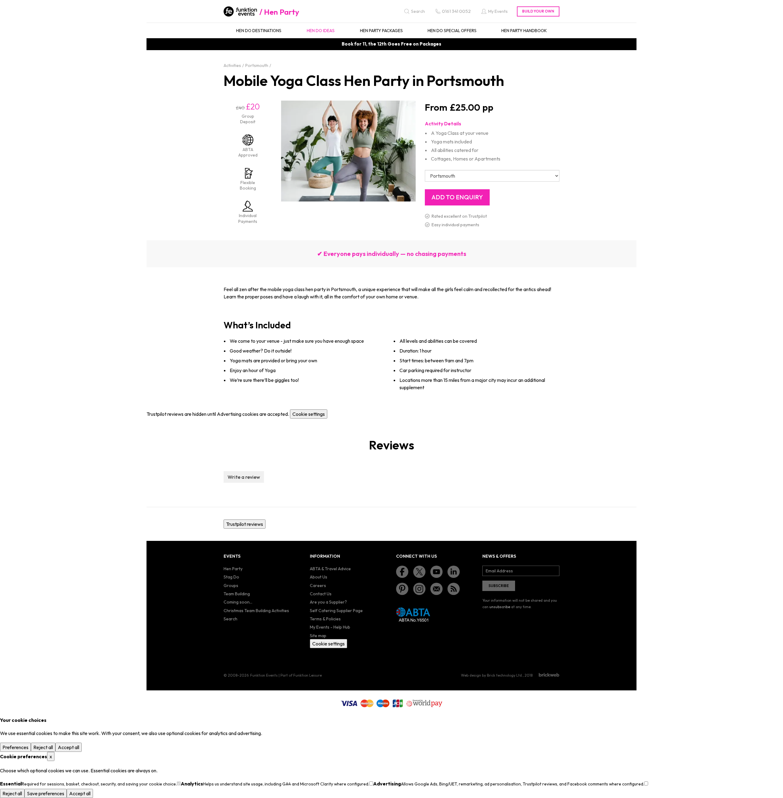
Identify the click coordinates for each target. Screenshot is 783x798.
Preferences (15, 747)
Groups (231, 585)
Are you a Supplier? (328, 602)
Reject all (43, 747)
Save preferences (45, 793)
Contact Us (321, 594)
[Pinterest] (402, 589)
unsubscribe (499, 606)
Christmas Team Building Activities (256, 610)
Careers (318, 585)
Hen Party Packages (381, 30)
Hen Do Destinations (258, 30)
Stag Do (231, 577)
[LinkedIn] (453, 572)
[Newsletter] (436, 589)
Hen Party (281, 12)
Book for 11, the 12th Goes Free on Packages (391, 44)
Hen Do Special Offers (452, 30)
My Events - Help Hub (330, 627)
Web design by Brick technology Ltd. (492, 675)
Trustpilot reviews (244, 524)
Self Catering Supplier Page (336, 610)
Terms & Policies (325, 619)
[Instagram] (419, 589)
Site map (318, 635)
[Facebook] (402, 572)
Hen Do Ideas (321, 30)
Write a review (244, 477)
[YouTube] (436, 572)
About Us (318, 577)
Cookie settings (308, 414)
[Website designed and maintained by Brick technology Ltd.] (549, 675)
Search (230, 619)
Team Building (237, 594)
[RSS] (453, 589)
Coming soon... (238, 602)
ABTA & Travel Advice (330, 568)
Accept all (68, 747)
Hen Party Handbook (524, 30)
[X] (419, 572)
